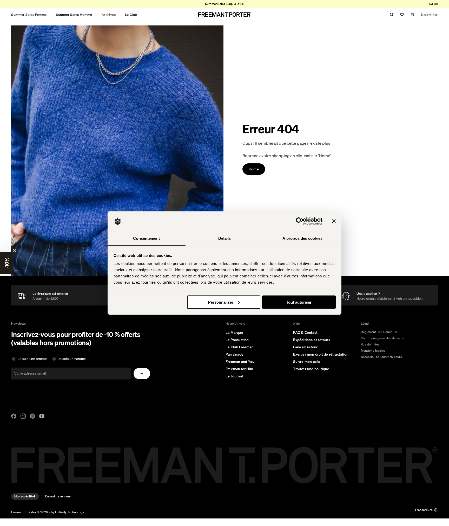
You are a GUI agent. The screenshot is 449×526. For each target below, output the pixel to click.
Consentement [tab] (146, 238)
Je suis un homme (72, 359)
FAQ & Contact (305, 332)
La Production (237, 339)
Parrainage (234, 354)
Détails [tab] (224, 238)
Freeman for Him (239, 368)
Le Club (131, 14)
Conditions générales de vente (382, 338)
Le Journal (234, 376)
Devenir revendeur (58, 496)
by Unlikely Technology (67, 512)
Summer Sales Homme (74, 14)
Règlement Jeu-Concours (379, 332)
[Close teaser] (14, 250)
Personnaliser (220, 302)
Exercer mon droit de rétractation (320, 354)
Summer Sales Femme (29, 14)
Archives (109, 14)
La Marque (234, 332)
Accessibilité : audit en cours (381, 357)
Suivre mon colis (306, 361)
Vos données (370, 344)
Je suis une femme (32, 359)
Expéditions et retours (311, 339)
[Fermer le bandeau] (334, 221)
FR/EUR (433, 4)
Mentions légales (373, 350)
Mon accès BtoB (25, 496)
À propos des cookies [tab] (302, 238)
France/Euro (424, 509)
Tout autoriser (299, 302)
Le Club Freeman (240, 347)
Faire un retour (305, 347)
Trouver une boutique (311, 368)
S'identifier (429, 14)
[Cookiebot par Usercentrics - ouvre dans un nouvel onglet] (299, 221)
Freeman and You (240, 361)
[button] (6, 263)
